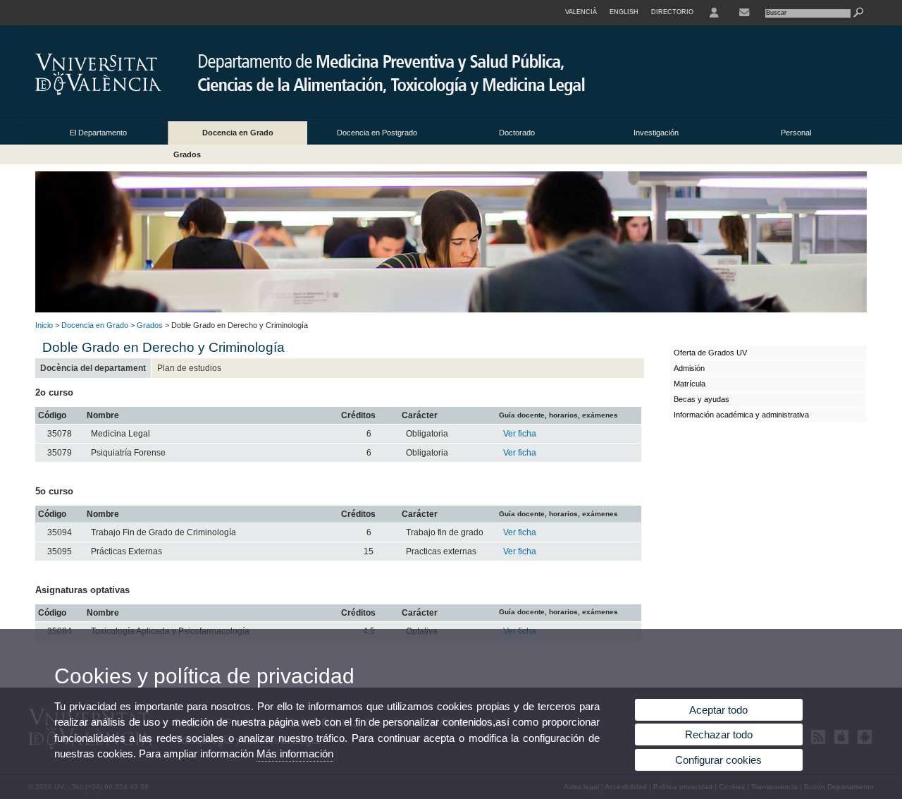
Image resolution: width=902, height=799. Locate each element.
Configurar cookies (718, 760)
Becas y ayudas (701, 399)
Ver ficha (519, 434)
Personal (796, 132)
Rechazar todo (719, 734)
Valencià (581, 12)
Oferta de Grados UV (710, 352)
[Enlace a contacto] (744, 12)
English (624, 12)
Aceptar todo (718, 710)
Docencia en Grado (237, 132)
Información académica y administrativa (741, 414)
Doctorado (517, 132)
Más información (295, 754)
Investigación (656, 132)
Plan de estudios (189, 368)
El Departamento (98, 132)
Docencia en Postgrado (377, 132)
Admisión (689, 368)
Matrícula (689, 383)
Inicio (44, 325)
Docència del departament (93, 368)
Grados (187, 154)
